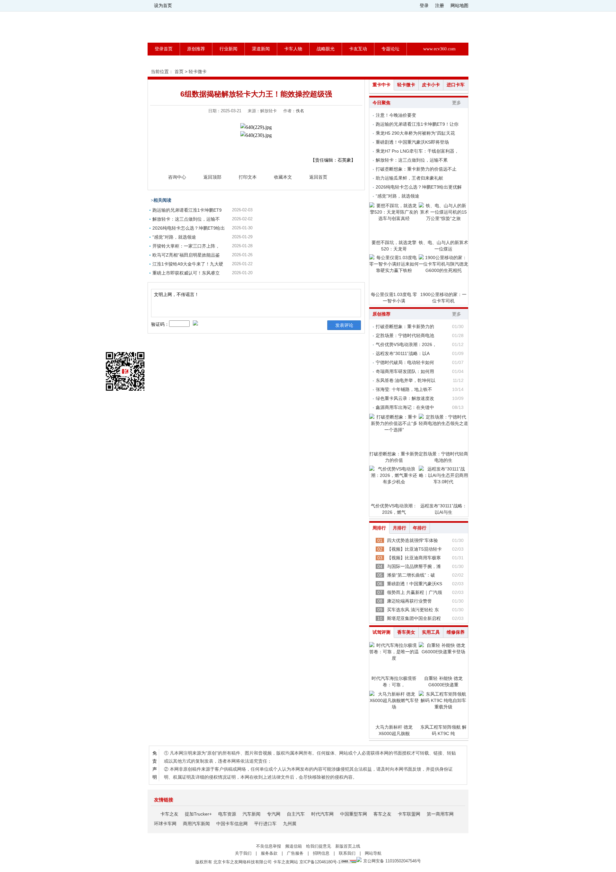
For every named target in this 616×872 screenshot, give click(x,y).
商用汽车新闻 (196, 823)
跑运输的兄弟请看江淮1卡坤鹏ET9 (187, 210)
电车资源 (227, 814)
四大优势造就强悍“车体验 (412, 540)
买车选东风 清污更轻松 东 (413, 609)
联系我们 (347, 853)
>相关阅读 (161, 200)
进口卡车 (456, 84)
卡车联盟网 (409, 814)
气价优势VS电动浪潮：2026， (406, 344)
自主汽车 (296, 814)
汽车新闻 (252, 814)
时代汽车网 (322, 814)
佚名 (300, 110)
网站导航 (373, 853)
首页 (179, 71)
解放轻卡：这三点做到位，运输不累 (412, 160)
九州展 (289, 823)
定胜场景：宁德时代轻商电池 (405, 335)
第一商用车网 (440, 814)
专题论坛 (390, 49)
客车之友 (382, 814)
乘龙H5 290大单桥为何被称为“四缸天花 (415, 133)
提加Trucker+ (198, 814)
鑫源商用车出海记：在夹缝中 (405, 407)
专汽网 (273, 814)
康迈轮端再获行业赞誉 (409, 601)
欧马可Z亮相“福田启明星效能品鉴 (186, 255)
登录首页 (164, 49)
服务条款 (269, 853)
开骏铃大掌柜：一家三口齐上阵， (186, 246)
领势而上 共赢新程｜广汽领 (414, 592)
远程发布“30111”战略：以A (403, 353)
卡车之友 (169, 814)
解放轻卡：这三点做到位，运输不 (186, 219)
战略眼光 (326, 49)
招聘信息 (321, 853)
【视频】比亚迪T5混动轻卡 (414, 549)
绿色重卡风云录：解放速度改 (405, 398)
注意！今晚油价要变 (396, 115)
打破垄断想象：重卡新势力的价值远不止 (416, 169)
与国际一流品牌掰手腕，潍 (414, 566)
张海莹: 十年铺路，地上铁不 (404, 389)
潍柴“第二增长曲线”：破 (411, 575)
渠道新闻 (261, 49)
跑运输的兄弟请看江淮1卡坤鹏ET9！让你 (417, 124)
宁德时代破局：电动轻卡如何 (405, 362)
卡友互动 (358, 49)
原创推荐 (196, 49)
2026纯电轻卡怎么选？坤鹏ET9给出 (188, 228)
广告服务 (295, 853)
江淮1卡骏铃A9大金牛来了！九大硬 (187, 264)
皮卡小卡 (431, 84)
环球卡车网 (165, 823)
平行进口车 (265, 823)
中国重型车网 (353, 814)
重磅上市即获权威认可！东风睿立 (186, 272)
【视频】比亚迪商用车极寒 (414, 557)
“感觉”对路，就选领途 (174, 237)
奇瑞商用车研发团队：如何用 (405, 371)
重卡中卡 (381, 84)
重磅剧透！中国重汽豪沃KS (414, 583)
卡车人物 (293, 49)
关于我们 (243, 853)
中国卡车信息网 (232, 823)
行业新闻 (228, 49)
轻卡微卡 (198, 71)
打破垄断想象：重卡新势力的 (405, 326)
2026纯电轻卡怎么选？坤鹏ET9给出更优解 (419, 187)
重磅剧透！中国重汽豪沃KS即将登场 (412, 142)
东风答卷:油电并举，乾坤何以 (405, 380)
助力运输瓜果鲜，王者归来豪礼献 (409, 178)
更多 (456, 102)
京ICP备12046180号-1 (319, 861)
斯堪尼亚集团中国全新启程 (414, 618)
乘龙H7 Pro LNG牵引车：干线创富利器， (417, 151)
